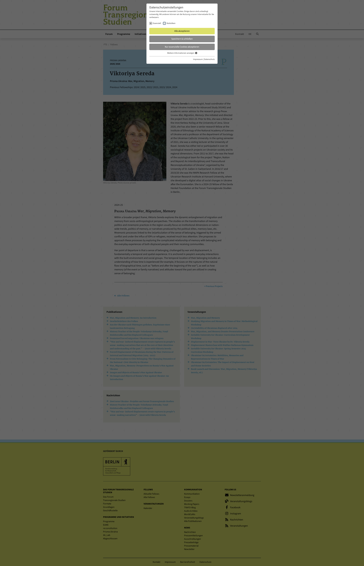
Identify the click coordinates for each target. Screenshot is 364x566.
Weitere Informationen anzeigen (181, 53)
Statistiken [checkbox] (171, 23)
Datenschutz (209, 59)
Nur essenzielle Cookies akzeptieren (182, 46)
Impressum (198, 59)
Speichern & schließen (182, 38)
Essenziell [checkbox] (157, 23)
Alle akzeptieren (182, 31)
